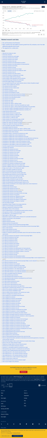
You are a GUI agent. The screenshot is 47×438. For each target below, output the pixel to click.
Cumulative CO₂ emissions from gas (10, 157)
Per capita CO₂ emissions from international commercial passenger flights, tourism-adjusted (22, 257)
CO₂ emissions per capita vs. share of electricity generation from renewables (18, 106)
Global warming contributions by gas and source (12, 179)
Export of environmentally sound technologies (12, 171)
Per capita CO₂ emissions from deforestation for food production (16, 248)
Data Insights (3, 398)
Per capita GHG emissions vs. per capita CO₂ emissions (14, 270)
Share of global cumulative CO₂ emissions (11, 317)
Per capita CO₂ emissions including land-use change (13, 265)
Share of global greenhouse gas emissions (11, 330)
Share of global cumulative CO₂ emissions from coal (13, 322)
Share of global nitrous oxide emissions (10, 334)
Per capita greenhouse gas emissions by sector (12, 276)
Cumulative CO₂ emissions (8, 147)
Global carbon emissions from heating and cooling (13, 175)
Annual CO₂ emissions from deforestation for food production (15, 64)
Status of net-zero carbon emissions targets (11, 342)
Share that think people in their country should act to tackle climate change (18, 341)
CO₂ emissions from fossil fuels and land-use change (13, 94)
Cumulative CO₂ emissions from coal (10, 153)
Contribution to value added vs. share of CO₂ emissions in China (16, 141)
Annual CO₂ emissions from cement (10, 59)
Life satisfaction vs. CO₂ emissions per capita (12, 213)
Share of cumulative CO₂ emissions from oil (11, 293)
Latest (2, 403)
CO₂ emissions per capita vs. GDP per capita (11, 103)
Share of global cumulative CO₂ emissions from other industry (15, 326)
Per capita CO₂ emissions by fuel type (10, 237)
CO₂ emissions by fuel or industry (9, 86)
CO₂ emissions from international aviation (11, 97)
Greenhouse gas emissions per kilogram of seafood (13, 201)
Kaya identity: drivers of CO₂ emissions (10, 208)
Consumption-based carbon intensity (10, 131)
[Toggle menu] (2, 2)
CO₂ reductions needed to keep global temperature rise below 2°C (16, 109)
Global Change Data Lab (18, 376)
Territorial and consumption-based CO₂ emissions (13, 345)
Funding (25, 398)
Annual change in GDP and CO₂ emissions (11, 76)
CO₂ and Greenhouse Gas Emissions (11, 42)
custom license (36, 379)
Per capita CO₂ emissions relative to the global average (14, 267)
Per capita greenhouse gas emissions (10, 274)
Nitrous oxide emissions (7, 227)
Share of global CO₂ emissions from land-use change (13, 306)
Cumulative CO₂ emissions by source (10, 149)
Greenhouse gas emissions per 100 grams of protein (13, 196)
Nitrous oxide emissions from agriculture (11, 230)
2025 (43, 30)
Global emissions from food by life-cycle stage (12, 177)
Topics (2, 393)
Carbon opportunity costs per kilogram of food (12, 120)
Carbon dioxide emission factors (9, 111)
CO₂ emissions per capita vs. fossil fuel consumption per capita (15, 105)
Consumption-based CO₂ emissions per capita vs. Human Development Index (18, 130)
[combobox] (45, 2)
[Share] (41, 35)
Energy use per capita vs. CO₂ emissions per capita (13, 168)
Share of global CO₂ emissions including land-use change (14, 309)
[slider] (9, 30)
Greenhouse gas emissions (8, 185)
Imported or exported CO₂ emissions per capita (12, 207)
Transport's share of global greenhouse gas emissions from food (16, 350)
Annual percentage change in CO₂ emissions (11, 81)
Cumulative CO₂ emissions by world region (11, 150)
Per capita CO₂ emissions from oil (9, 262)
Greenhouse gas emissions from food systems (12, 191)
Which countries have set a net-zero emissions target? (14, 359)
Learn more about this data (36, 32)
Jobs (25, 403)
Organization (26, 395)
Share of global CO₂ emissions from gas (10, 304)
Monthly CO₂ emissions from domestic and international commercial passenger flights (20, 226)
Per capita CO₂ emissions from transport (11, 263)
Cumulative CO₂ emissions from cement (11, 152)
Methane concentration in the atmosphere (11, 218)
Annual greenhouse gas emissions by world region (13, 79)
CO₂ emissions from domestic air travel (10, 92)
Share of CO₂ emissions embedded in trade (11, 290)
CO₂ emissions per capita (7, 100)
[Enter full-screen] (44, 35)
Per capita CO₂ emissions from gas (9, 254)
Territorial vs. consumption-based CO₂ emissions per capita (15, 347)
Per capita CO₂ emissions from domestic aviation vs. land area (15, 251)
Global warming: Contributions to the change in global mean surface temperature (19, 183)
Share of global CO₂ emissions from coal (11, 301)
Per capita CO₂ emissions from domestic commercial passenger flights (17, 235)
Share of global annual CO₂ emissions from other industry (14, 312)
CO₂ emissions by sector (7, 89)
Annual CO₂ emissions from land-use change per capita (14, 70)
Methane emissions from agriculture (10, 223)
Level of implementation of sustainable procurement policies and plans (17, 210)
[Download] (39, 35)
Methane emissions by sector (8, 221)
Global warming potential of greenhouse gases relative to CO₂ (15, 182)
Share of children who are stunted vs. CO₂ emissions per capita (15, 292)
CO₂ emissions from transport (8, 98)
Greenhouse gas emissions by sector (10, 188)
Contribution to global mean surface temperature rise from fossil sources (18, 139)
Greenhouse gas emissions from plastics (11, 194)
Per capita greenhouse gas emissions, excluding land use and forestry (17, 278)
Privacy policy (3, 427)
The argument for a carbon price (10, 48)
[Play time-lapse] (3, 31)
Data (2, 395)
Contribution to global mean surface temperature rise (13, 135)
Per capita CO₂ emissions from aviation (10, 243)
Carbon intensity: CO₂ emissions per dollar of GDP (13, 119)
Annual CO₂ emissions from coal (9, 61)
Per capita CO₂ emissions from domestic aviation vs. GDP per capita (17, 249)
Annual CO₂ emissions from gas (9, 67)
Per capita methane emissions (8, 279)
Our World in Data (23, 2)
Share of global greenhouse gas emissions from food (13, 331)
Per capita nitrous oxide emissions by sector (11, 284)
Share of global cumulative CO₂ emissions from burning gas (15, 319)
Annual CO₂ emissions (7, 54)
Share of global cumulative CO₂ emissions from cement (14, 320)
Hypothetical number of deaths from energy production (14, 204)
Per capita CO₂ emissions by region (9, 238)
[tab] (4, 11)
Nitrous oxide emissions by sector (9, 229)
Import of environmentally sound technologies (12, 205)
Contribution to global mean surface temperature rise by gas (15, 136)
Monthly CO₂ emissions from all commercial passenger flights (15, 224)
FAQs (43, 380)
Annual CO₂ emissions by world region (10, 56)
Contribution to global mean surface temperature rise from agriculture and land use (20, 138)
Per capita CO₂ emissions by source (10, 241)
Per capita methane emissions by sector (10, 281)
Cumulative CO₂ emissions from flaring (10, 155)
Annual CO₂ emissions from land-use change (11, 68)
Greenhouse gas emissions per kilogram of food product (14, 199)
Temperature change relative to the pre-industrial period (14, 344)
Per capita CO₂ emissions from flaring (10, 252)
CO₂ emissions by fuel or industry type (10, 87)
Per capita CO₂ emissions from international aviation (13, 256)
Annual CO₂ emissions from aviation (10, 57)
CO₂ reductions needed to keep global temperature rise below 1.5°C (17, 108)
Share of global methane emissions (9, 333)
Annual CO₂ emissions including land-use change (12, 75)
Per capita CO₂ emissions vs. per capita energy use (13, 268)
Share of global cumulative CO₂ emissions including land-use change (17, 328)
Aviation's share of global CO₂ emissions (11, 84)
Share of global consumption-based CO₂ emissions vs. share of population (18, 315)
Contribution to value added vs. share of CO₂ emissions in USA (15, 144)
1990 (6, 30)
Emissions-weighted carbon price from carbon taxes (13, 164)
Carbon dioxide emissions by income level (11, 112)
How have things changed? (8, 202)
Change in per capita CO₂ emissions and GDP (12, 122)
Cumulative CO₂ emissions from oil (9, 160)
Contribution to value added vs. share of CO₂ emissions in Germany (16, 142)
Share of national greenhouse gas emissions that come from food (16, 336)
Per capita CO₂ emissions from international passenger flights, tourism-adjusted (19, 260)
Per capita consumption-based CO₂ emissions (12, 273)
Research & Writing (4, 414)
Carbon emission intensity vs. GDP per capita (12, 114)
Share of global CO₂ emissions (8, 297)
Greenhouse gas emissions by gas (9, 186)
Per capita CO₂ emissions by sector (9, 240)
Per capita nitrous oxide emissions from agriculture (13, 286)
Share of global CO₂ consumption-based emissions (13, 295)
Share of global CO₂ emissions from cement (11, 300)
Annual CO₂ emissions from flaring (9, 65)
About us (25, 393)
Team (25, 400)
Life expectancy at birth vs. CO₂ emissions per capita (13, 212)
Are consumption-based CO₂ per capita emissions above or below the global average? (20, 83)
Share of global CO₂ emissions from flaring (11, 303)
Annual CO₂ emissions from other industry (11, 73)
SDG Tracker (3, 406)
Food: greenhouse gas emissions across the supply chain (14, 174)
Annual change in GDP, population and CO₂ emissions (13, 78)
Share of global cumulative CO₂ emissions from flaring (14, 323)
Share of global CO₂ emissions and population (12, 298)
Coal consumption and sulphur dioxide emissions (12, 125)
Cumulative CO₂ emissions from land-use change (12, 158)
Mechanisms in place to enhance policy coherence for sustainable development (19, 216)
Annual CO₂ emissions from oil (9, 72)
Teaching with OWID (5, 408)
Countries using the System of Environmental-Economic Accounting (17, 146)
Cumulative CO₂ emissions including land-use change (13, 163)
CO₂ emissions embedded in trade (9, 90)
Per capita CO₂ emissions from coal (10, 246)
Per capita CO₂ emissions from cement (10, 245)
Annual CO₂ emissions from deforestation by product (13, 62)
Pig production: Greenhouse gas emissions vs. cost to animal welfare (17, 287)
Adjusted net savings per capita (9, 53)
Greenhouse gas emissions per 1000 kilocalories (12, 197)
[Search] (45, 2)
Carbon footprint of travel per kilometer (11, 116)
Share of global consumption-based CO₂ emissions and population (16, 314)
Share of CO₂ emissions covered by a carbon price (13, 289)
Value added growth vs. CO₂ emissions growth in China (14, 352)
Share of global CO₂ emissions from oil (10, 308)
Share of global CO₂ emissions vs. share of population (13, 311)
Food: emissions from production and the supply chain (14, 172)
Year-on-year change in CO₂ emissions (10, 361)
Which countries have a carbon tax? (10, 358)
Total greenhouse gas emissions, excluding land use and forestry (16, 348)
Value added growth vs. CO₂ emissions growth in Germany (14, 353)
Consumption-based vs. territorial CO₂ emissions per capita (15, 133)
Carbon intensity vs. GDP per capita (10, 117)
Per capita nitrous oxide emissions (9, 282)
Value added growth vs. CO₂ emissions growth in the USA (14, 355)
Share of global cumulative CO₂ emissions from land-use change (16, 325)
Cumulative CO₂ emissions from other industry (12, 161)
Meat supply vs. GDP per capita (9, 215)
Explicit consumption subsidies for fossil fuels (12, 169)
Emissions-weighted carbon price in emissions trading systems (15, 166)
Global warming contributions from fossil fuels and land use (15, 180)
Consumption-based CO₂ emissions (10, 127)
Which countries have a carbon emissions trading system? (14, 356)
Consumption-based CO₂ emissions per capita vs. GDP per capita (16, 128)
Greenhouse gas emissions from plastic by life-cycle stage (14, 193)
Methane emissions (6, 219)
